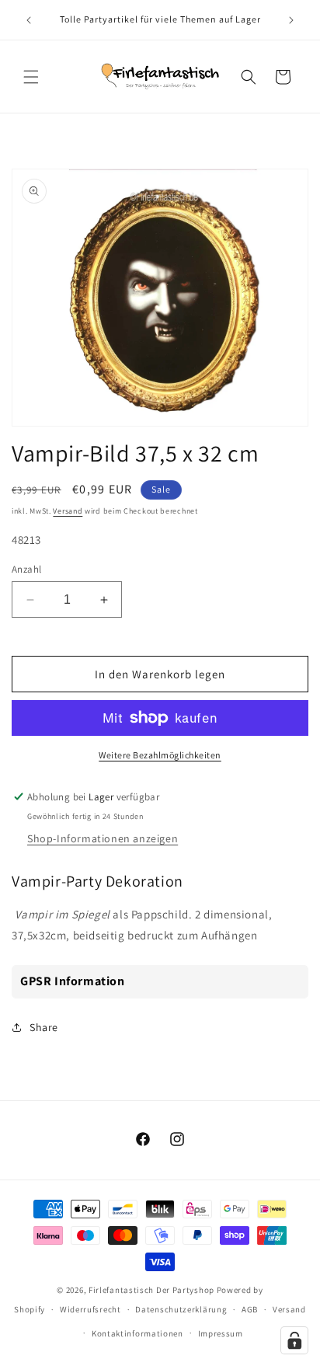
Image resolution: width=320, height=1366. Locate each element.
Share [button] (44, 1027)
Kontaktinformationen (137, 1333)
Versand (67, 511)
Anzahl (26, 569)
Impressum (220, 1333)
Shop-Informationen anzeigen (102, 838)
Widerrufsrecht (90, 1309)
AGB (250, 1309)
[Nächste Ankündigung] (291, 20)
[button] (31, 77)
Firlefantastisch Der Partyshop (151, 1289)
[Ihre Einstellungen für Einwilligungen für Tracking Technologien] (294, 1340)
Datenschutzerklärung (181, 1309)
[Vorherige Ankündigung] (29, 20)
